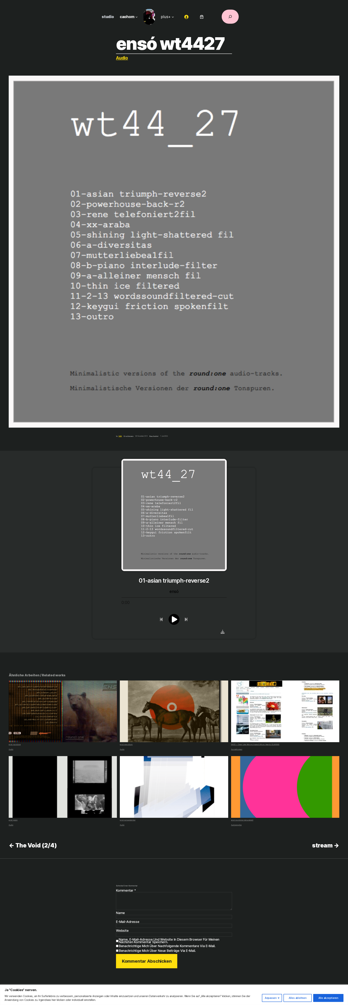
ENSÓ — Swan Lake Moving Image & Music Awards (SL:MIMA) (255, 744)
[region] (174, 995)
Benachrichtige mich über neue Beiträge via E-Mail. (157, 951)
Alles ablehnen (297, 997)
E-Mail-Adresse (127, 922)
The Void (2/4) (36, 845)
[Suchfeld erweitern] (230, 17)
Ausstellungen (236, 749)
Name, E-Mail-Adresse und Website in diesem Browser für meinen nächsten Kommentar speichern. (169, 940)
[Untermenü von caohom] (136, 17)
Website (122, 930)
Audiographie (236, 825)
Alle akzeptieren (328, 997)
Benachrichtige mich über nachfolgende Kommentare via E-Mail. (167, 946)
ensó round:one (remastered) (242, 820)
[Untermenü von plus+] (173, 17)
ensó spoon (13, 820)
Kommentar (126, 890)
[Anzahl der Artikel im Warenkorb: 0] (201, 17)
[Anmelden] (186, 17)
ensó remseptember (127, 820)
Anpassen (271, 997)
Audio (122, 57)
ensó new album (126, 744)
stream (322, 845)
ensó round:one (15, 744)
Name (120, 913)
